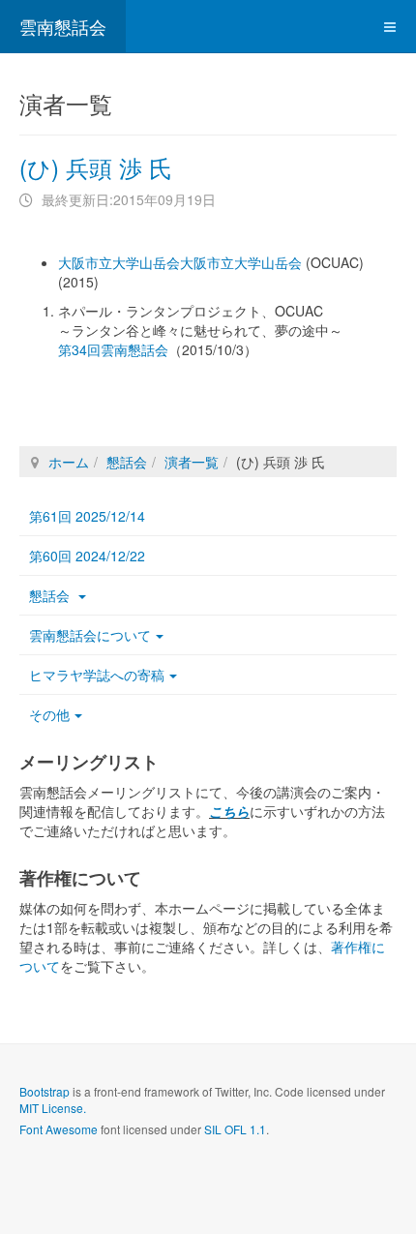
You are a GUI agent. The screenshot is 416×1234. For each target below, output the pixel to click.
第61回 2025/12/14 (87, 516)
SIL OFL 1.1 (235, 1129)
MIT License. (52, 1107)
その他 (49, 714)
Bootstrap (44, 1091)
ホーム (68, 461)
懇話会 (126, 461)
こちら (229, 811)
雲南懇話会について (90, 635)
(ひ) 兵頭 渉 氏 (95, 167)
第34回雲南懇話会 (113, 349)
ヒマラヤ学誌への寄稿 (96, 674)
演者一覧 (191, 461)
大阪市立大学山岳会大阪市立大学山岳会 (180, 262)
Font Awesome (58, 1129)
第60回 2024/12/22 (87, 555)
